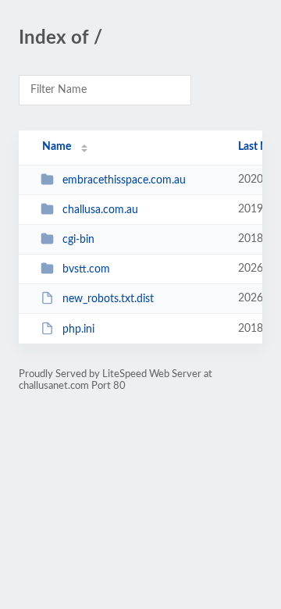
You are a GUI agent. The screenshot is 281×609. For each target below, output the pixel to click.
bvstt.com (86, 269)
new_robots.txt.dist (108, 299)
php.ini (78, 329)
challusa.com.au (100, 210)
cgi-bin (78, 239)
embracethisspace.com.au (124, 180)
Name (56, 146)
